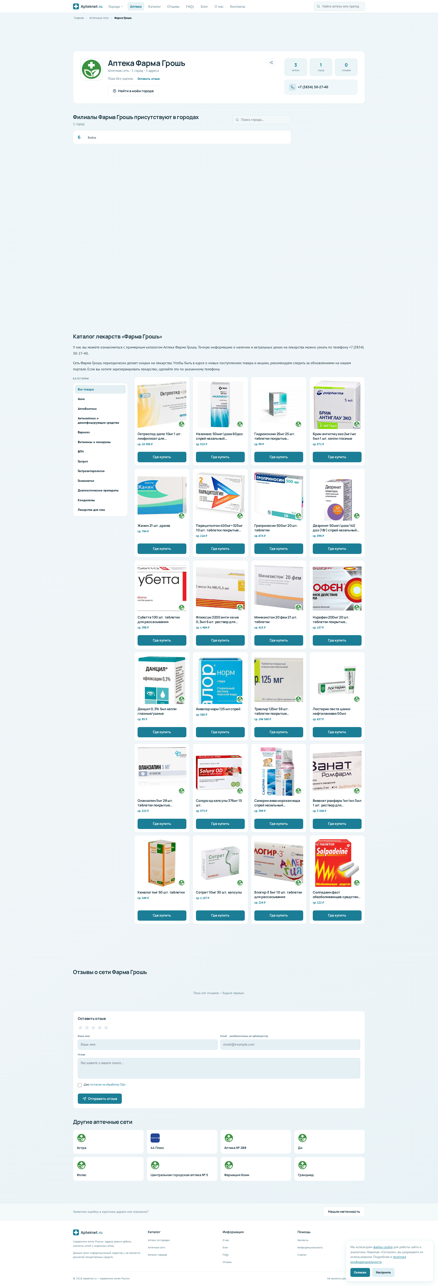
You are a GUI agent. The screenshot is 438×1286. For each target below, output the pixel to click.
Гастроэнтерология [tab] (91, 471)
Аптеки (136, 6)
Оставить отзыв (149, 79)
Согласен (360, 1272)
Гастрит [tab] (83, 461)
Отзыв (81, 1054)
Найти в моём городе (136, 90)
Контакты (237, 6)
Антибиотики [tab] (87, 409)
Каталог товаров (157, 1254)
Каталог (154, 6)
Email (244, 1036)
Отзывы (173, 6)
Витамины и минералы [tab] (94, 442)
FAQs (190, 6)
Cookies (301, 1254)
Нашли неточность (344, 1211)
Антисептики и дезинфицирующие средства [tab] (98, 420)
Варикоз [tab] (84, 432)
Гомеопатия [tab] (86, 481)
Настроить (383, 1272)
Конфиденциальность (310, 1247)
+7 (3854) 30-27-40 (313, 87)
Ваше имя (84, 1036)
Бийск (92, 137)
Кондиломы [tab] (86, 500)
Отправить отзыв (102, 1098)
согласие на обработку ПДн (107, 1084)
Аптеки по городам (159, 1240)
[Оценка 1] (80, 1027)
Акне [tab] (81, 399)
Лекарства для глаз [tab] (91, 510)
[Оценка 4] (99, 1027)
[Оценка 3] (93, 1027)
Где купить (162, 457)
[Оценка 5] (106, 1027)
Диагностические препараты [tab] (98, 490)
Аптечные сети (99, 18)
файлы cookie (383, 1247)
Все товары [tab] (86, 389)
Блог (204, 6)
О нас (219, 6)
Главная (79, 18)
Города (114, 6)
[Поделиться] (271, 62)
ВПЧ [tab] (80, 451)
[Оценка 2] (87, 1027)
